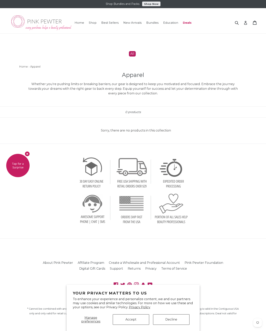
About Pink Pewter (58, 263)
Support (116, 268)
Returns (134, 268)
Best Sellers (110, 22)
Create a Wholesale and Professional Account (144, 263)
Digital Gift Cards (92, 268)
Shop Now (151, 3)
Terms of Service (174, 268)
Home (79, 22)
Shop (93, 22)
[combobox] (239, 23)
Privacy (151, 268)
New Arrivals (132, 22)
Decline (171, 319)
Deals (187, 22)
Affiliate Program (91, 263)
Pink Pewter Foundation (204, 263)
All (132, 54)
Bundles (152, 22)
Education (170, 22)
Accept (131, 319)
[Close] (27, 154)
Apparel (35, 66)
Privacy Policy (139, 307)
